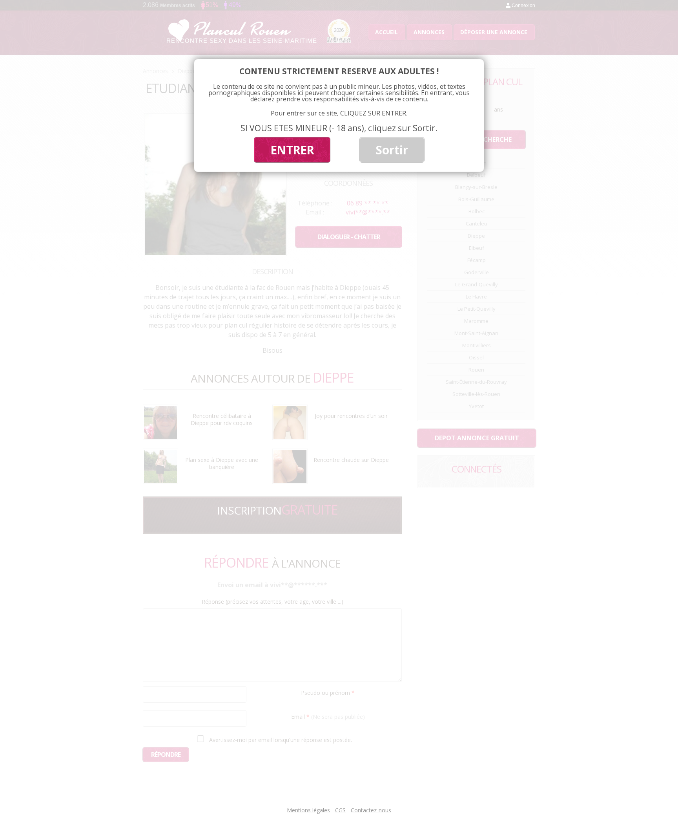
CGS (340, 810)
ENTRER (292, 150)
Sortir (392, 150)
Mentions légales (308, 810)
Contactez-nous (371, 810)
